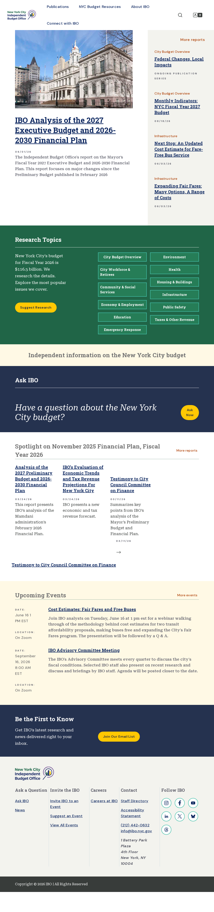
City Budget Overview (172, 51)
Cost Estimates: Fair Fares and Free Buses (92, 609)
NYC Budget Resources (100, 6)
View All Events (64, 825)
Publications (58, 6)
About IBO (140, 6)
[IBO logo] (34, 773)
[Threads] (166, 829)
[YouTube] (193, 803)
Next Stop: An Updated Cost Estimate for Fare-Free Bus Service (178, 149)
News (20, 810)
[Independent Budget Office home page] (22, 15)
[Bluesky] (193, 816)
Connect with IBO (63, 23)
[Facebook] (179, 803)
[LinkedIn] (166, 816)
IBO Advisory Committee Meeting (84, 650)
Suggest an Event (66, 815)
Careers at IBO (104, 800)
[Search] (180, 15)
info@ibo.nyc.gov (136, 830)
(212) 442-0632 (135, 825)
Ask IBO (22, 800)
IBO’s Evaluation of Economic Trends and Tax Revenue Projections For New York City (83, 478)
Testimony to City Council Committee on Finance (130, 484)
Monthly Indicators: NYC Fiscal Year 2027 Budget (177, 106)
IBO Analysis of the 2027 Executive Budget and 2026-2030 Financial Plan (65, 130)
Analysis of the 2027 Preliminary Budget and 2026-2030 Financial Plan (33, 478)
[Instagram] (166, 803)
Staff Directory (134, 800)
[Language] (198, 15)
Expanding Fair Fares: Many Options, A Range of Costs (179, 191)
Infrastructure (165, 136)
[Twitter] (179, 816)
